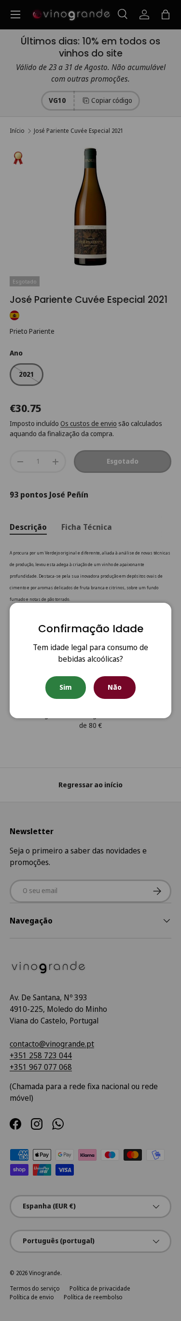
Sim (65, 687)
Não (115, 687)
